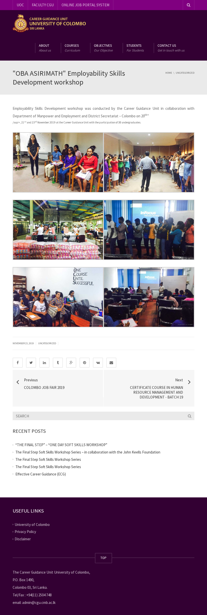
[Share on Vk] (98, 363)
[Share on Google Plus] (71, 363)
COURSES (72, 47)
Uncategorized (47, 343)
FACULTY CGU (43, 5)
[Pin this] (85, 363)
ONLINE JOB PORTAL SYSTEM (85, 5)
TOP (103, 558)
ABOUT (45, 47)
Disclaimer (23, 539)
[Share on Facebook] (18, 363)
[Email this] (111, 363)
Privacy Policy (25, 531)
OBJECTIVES (103, 47)
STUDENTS (135, 47)
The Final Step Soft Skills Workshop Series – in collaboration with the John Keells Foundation (87, 452)
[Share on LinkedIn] (44, 363)
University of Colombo (32, 524)
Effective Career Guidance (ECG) (40, 474)
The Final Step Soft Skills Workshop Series (48, 459)
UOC (20, 5)
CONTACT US (171, 47)
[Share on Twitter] (31, 363)
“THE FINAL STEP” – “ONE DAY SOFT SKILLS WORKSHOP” (61, 444)
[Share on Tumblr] (58, 363)
